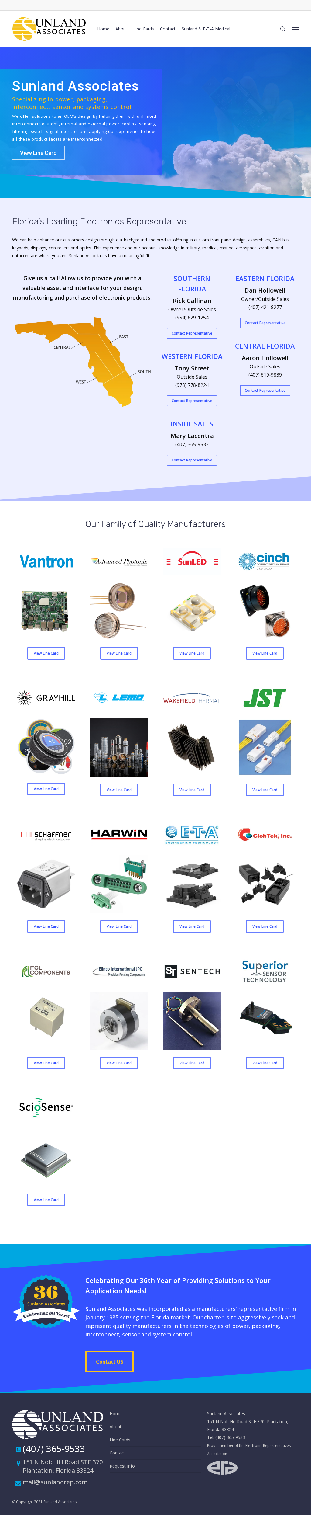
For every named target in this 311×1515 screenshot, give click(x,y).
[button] (295, 29)
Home (116, 1413)
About (115, 1427)
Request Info (122, 1466)
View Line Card (38, 153)
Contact (117, 1453)
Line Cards (120, 1440)
